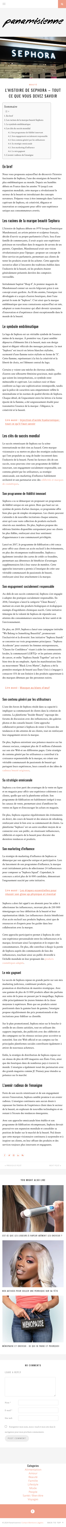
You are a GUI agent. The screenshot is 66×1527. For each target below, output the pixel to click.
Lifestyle (33, 1484)
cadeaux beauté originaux (15, 770)
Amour (33, 1473)
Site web (8, 1418)
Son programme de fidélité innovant (27, 132)
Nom (8, 1402)
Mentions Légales (35, 1522)
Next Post (54, 1165)
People (33, 1492)
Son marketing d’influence (23, 147)
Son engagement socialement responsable (30, 136)
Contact (24, 1522)
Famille (33, 1480)
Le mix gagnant (18, 151)
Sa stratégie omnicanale (22, 143)
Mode (33, 1488)
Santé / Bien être (33, 1495)
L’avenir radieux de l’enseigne (19, 155)
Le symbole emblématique (18, 124)
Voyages (33, 1499)
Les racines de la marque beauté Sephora (24, 120)
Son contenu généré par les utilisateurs (28, 140)
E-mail (8, 1410)
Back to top (54, 1523)
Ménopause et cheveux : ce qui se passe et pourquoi (30, 1346)
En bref (9, 115)
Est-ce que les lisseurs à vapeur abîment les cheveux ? (32, 1235)
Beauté (33, 84)
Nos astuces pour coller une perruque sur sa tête (30, 1291)
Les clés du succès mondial (18, 128)
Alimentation (33, 1469)
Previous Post (13, 1165)
